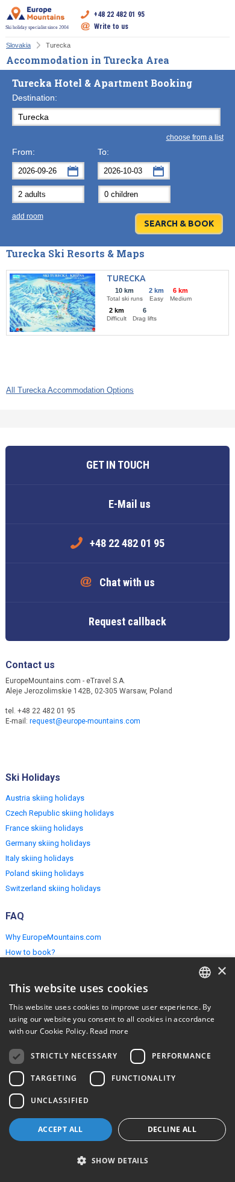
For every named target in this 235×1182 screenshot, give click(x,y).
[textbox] (116, 117)
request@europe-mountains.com (85, 721)
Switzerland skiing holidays (53, 888)
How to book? (30, 952)
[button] (117, 1161)
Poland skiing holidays (44, 873)
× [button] (221, 971)
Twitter (40, 746)
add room (27, 216)
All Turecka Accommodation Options (70, 390)
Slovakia (18, 45)
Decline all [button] (172, 1129)
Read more (109, 1031)
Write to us (111, 26)
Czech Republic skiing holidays (59, 813)
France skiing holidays (44, 828)
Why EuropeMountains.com (53, 937)
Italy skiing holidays (39, 858)
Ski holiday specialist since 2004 (37, 27)
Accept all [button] (60, 1129)
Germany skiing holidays (47, 843)
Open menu (221, 20)
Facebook (16, 746)
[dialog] (117, 1069)
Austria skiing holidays (44, 797)
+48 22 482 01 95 (119, 14)
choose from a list (195, 137)
